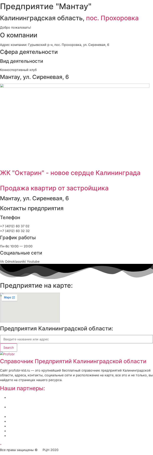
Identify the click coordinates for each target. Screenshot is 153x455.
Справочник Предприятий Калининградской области (73, 361)
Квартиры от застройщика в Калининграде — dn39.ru (50, 426)
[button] (1, 445)
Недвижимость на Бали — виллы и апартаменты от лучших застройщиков (67, 416)
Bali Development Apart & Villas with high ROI (42, 431)
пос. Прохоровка (112, 18)
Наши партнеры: (22, 388)
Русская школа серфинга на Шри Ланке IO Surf (45, 421)
